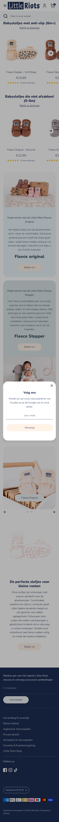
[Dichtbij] (51, 385)
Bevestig (29, 427)
